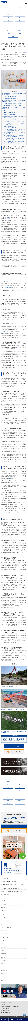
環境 (2, 967)
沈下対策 (3, 960)
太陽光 (2, 950)
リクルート (8, 33)
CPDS (20, 33)
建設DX (8, 30)
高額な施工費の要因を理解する (11, 96)
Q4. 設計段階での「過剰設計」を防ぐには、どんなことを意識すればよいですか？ (14, 130)
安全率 (9, 478)
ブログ (2, 930)
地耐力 (17, 347)
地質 (19, 20)
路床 (8, 17)
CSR (19, 781)
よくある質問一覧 (16, 752)
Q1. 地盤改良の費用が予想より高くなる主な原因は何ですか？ (14, 121)
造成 (8, 20)
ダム (19, 14)
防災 (2, 980)
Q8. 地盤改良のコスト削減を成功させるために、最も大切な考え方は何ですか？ (14, 142)
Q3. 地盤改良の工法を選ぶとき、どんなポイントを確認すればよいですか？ (14, 127)
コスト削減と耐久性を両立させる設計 (12, 105)
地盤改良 (25, 52)
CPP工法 (3, 907)
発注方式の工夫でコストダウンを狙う (12, 114)
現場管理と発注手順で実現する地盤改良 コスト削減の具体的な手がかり (13, 108)
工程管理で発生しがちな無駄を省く (12, 112)
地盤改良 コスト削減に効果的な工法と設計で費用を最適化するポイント (13, 101)
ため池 (8, 797)
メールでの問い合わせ (14, 746)
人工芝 (8, 14)
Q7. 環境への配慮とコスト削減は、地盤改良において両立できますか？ (14, 139)
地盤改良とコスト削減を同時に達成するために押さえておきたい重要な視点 (14, 117)
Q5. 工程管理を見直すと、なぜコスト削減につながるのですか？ (14, 133)
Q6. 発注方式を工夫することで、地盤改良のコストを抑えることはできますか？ (14, 136)
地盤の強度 (6, 217)
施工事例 (3, 957)
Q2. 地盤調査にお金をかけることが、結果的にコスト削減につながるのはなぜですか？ (14, 124)
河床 (19, 17)
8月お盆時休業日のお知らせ (7, 894)
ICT (6, 417)
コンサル (13, 36)
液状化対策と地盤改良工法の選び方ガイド (10, 881)
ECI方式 (22, 441)
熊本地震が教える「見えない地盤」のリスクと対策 (12, 884)
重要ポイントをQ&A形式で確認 (9, 119)
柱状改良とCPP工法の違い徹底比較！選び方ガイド (12, 888)
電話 (5, 1019)
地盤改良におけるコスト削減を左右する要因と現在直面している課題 (14, 94)
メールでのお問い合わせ (14, 826)
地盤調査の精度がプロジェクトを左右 (12, 98)
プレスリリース (8, 7)
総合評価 (19, 30)
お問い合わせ (19, 1019)
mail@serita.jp (6, 1012)
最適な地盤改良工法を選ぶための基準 (12, 103)
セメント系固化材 (8, 287)
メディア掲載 (20, 7)
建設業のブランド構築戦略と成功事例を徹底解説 (11, 891)
